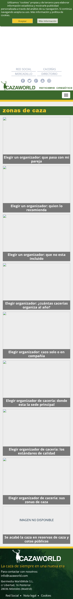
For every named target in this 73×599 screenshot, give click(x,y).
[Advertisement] (36, 46)
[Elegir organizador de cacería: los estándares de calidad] (36, 432)
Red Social (23, 69)
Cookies (46, 595)
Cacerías (49, 69)
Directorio (49, 74)
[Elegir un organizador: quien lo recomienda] (36, 189)
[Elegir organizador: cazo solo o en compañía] (36, 335)
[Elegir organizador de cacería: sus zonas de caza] (36, 481)
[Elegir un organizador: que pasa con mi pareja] (36, 140)
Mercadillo (23, 74)
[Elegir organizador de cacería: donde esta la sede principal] (36, 383)
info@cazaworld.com (14, 575)
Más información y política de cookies (32, 13)
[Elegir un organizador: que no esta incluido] (36, 237)
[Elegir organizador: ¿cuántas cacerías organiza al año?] (36, 286)
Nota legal (29, 595)
